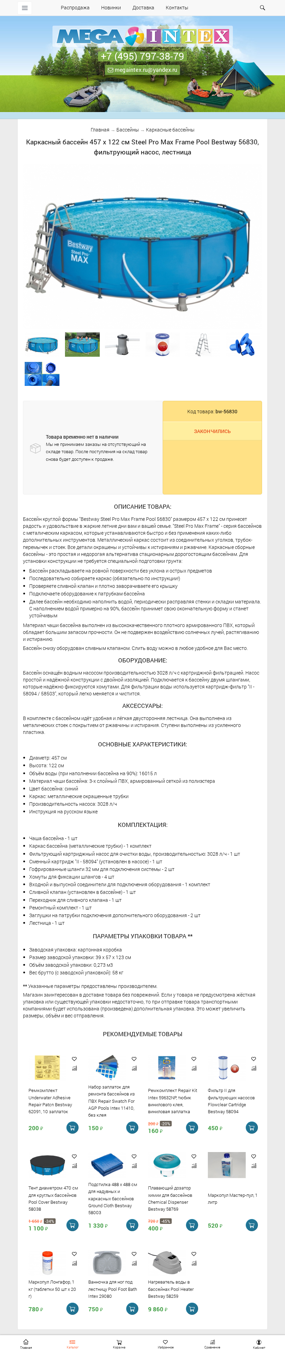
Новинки (111, 7)
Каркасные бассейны (170, 129)
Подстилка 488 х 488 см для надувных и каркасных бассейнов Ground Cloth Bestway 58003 (112, 1198)
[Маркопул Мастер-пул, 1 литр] (227, 1165)
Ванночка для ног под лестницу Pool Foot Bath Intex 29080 (112, 1289)
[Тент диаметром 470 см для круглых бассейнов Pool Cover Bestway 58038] (47, 1165)
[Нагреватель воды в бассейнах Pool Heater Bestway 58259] (167, 1263)
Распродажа (75, 7)
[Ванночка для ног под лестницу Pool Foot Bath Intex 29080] (107, 1263)
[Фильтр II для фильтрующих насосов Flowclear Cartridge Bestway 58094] (227, 1068)
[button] (74, 1059)
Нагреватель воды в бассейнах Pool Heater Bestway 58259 (171, 1289)
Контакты (177, 7)
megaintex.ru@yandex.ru (145, 69)
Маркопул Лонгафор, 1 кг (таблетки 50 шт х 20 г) (52, 1289)
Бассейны (127, 129)
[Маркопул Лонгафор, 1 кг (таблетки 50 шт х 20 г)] (47, 1263)
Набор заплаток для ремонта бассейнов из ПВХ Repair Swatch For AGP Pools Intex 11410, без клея (111, 1101)
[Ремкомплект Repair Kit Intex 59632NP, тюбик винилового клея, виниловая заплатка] (167, 1068)
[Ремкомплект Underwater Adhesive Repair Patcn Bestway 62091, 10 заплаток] (47, 1068)
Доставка (143, 7)
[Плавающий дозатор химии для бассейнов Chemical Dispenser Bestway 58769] (167, 1165)
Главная (100, 129)
